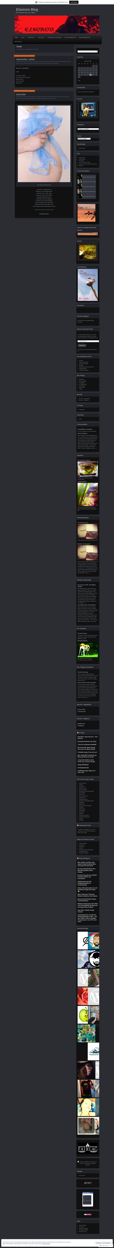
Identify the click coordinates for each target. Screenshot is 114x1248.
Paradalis (81, 807)
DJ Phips (82, 733)
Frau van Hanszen (83, 796)
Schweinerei (82, 159)
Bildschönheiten (84, 37)
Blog (22, 37)
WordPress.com (83, 1231)
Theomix (81, 818)
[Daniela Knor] (83, 978)
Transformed (82, 711)
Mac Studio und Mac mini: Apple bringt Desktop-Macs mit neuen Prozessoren (87, 864)
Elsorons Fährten (56, 61)
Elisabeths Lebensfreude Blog (86, 791)
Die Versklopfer (82, 381)
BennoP (26, 61)
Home (16, 37)
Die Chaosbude (83, 789)
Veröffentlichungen (54, 37)
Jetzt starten (74, 2)
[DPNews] (83, 941)
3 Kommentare (55, 63)
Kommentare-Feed (83, 1230)
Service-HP (82, 387)
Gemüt (67, 96)
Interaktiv (31, 37)
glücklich (18, 98)
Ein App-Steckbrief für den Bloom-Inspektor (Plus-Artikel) (86, 870)
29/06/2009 (31, 91)
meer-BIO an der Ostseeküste (86, 849)
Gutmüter (21, 94)
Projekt (31, 98)
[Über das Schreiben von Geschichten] (93, 1015)
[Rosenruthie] (83, 996)
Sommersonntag (83, 672)
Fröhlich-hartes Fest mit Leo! (87, 752)
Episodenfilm (82, 792)
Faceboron (80, 305)
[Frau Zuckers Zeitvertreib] (83, 1015)
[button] (83, 111)
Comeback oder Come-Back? (87, 605)
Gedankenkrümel (83, 799)
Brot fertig (81, 160)
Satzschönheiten (70, 37)
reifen (33, 63)
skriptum (81, 813)
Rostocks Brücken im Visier (87, 741)
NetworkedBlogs (86, 1192)
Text (41, 63)
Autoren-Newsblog (83, 362)
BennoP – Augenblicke (22, 68)
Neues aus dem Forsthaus (85, 805)
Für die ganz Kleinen (84, 460)
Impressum (18, 41)
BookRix (81, 365)
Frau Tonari (82, 794)
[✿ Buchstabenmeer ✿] (83, 1126)
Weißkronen (81, 723)
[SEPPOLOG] (93, 959)
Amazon (81, 360)
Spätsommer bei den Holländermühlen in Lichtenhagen (85, 883)
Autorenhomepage (83, 363)
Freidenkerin (82, 797)
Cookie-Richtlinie (46, 1243)
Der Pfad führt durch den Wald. (25, 12)
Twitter (80, 389)
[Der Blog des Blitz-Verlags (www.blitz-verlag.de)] (93, 996)
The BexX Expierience (84, 816)
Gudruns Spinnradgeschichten (86, 800)
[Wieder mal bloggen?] (88, 560)
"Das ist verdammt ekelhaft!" (87, 744)
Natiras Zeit (82, 804)
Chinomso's (82, 786)
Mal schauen (82, 148)
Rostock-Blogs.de (83, 851)
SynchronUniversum (84, 815)
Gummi (18, 63)
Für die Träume (82, 633)
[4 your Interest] (83, 1107)
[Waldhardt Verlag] (93, 1052)
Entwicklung (63, 61)
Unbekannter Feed (85, 825)
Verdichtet (45, 63)
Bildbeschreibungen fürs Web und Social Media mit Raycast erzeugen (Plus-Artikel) (88, 905)
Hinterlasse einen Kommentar (48, 98)
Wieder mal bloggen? (84, 544)
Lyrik (25, 63)
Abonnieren (82, 345)
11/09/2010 (31, 55)
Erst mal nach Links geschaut (87, 682)
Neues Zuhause (82, 433)
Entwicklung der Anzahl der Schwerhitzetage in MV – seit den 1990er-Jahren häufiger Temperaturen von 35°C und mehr (87, 918)
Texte (90, 1200)
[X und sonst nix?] (88, 538)
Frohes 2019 (81, 709)
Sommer (38, 63)
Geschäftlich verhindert (85, 429)
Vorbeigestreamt (83, 767)
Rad (28, 63)
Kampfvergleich (82, 640)
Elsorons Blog (27, 9)
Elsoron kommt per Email (85, 329)
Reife (30, 63)
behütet (49, 96)
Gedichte (30, 61)
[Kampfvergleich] (88, 656)
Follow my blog (87, 1203)
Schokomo (81, 812)
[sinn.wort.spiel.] (93, 978)
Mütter (27, 98)
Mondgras (81, 802)
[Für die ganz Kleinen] (88, 476)
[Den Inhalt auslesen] (77, 733)
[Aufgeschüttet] (88, 505)
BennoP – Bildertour (84, 400)
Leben (21, 63)
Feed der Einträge (83, 1228)
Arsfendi (81, 784)
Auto (40, 61)
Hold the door (92, 177)
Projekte (41, 37)
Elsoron (25, 55)
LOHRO (81, 848)
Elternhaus (54, 96)
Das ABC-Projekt (44, 213)
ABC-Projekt (27, 96)
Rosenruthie (82, 810)
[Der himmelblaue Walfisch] (83, 1089)
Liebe (84, 1200)
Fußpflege (81, 725)
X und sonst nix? (83, 522)
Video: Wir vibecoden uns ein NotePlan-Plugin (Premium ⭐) (87, 889)
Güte (59, 96)
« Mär (79, 80)
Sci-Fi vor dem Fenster (84, 162)
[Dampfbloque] (93, 941)
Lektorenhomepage (84, 370)
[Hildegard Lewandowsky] (83, 1033)
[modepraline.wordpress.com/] (93, 1033)
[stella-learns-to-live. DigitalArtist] (83, 1070)
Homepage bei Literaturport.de (86, 367)
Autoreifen (44, 61)
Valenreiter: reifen (25, 59)
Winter (49, 63)
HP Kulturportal (82, 384)
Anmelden (81, 1226)
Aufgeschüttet (82, 481)
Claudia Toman (82, 788)
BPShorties (82, 379)
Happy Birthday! (83, 764)
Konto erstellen (82, 1225)
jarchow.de (81, 846)
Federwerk (81, 845)
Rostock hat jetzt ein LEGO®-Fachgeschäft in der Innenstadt (87, 876)
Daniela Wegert (83, 843)
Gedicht (69, 61)
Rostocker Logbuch (84, 853)
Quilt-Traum (82, 808)
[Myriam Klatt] (83, 959)
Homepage (82, 382)
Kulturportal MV (83, 368)
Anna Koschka (82, 783)
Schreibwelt (82, 386)
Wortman (85, 181)
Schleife (38, 98)
